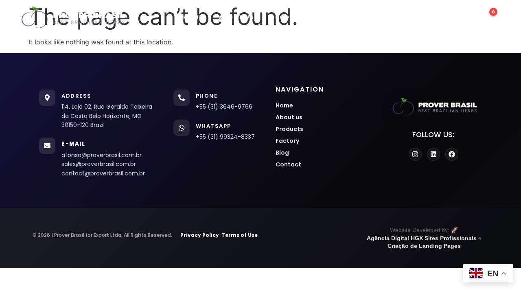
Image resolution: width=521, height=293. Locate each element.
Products (290, 17)
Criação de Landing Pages (424, 246)
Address (76, 96)
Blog (383, 17)
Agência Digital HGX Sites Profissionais (422, 238)
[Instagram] (415, 154)
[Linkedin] (433, 154)
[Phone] (181, 98)
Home (193, 17)
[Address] (47, 98)
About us (236, 17)
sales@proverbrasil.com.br (98, 164)
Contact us (431, 17)
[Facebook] (451, 154)
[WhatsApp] (181, 128)
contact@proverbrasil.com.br (103, 173)
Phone (207, 96)
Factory (341, 17)
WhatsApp (213, 126)
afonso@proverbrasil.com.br (101, 155)
